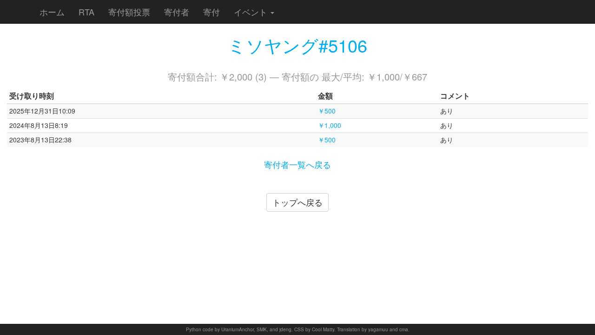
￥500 (327, 110)
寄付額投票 (129, 12)
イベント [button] (252, 12)
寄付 (211, 12)
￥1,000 (329, 125)
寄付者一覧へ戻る (297, 164)
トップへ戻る (297, 202)
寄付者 (176, 12)
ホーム (52, 12)
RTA (86, 12)
